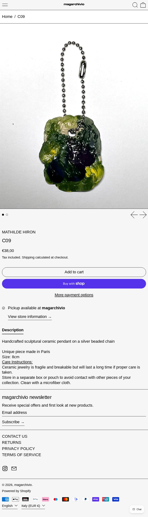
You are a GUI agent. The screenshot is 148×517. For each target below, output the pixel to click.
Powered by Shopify (16, 491)
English (8, 506)
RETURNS (11, 442)
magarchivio (23, 485)
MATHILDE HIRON (19, 232)
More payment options (74, 295)
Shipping (28, 257)
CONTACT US (14, 436)
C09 (21, 16)
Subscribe (10, 422)
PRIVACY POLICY (18, 448)
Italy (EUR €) (31, 506)
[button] (135, 5)
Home (7, 16)
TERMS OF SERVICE (21, 455)
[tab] (3, 215)
